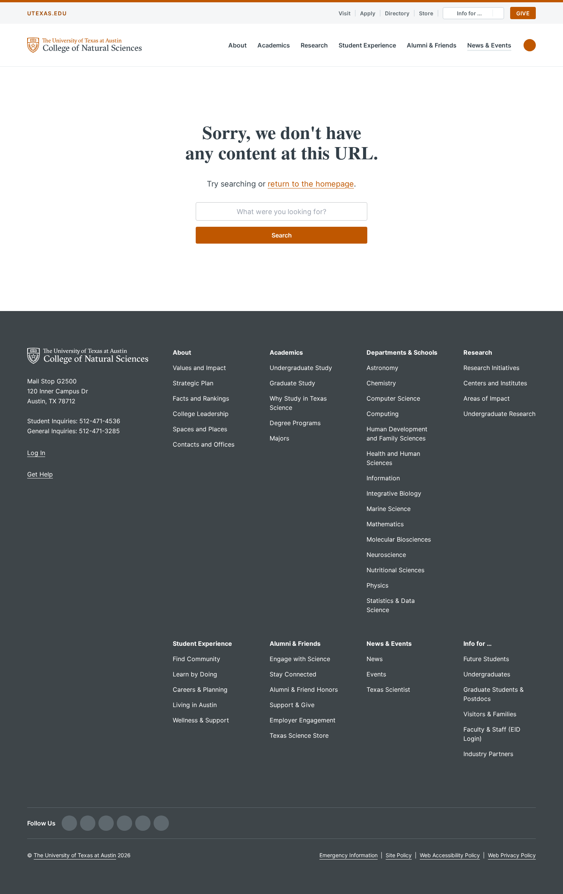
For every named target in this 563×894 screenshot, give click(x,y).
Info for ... (469, 13)
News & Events (489, 45)
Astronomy (382, 368)
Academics (273, 45)
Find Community (196, 659)
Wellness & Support (201, 720)
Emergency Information (348, 855)
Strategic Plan (193, 383)
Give (523, 13)
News (375, 659)
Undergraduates (486, 674)
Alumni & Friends (432, 45)
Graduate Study (292, 383)
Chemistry (381, 383)
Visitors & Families (489, 714)
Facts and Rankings (201, 398)
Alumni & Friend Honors (304, 689)
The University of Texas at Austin (75, 855)
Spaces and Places (200, 429)
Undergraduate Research (499, 414)
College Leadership (201, 414)
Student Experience (367, 45)
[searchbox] (281, 211)
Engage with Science (300, 659)
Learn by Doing (195, 674)
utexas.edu (47, 13)
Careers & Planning (200, 689)
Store (426, 13)
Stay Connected (293, 674)
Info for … (477, 643)
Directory (397, 13)
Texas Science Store (299, 735)
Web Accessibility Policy (450, 855)
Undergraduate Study (301, 368)
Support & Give (292, 705)
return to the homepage (311, 183)
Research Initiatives (491, 368)
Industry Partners (488, 754)
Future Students (486, 659)
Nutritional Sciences (395, 570)
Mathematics (385, 524)
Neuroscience (386, 554)
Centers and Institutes (495, 383)
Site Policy (399, 855)
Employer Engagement (303, 720)
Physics (377, 585)
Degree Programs (295, 423)
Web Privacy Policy (512, 855)
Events (376, 674)
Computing (383, 414)
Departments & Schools (402, 352)
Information (383, 478)
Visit (344, 13)
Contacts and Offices (203, 444)
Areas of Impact (486, 398)
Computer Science (393, 398)
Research (314, 45)
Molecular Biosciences (399, 539)
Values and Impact (199, 368)
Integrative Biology (394, 493)
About (237, 45)
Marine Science (389, 508)
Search (282, 235)
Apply (367, 13)
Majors (279, 438)
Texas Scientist (388, 689)
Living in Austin (195, 705)
